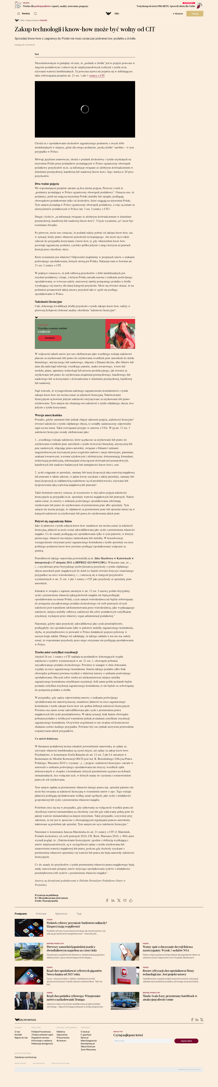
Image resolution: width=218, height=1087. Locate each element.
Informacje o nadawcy (41, 1040)
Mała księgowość (89, 1040)
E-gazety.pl (86, 1035)
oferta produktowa (60, 1063)
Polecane (41, 913)
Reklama (61, 1032)
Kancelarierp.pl (88, 1043)
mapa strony (20, 1063)
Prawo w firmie (32, 20)
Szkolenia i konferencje (25, 1057)
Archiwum (61, 1040)
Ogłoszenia (62, 1035)
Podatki (43, 20)
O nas (17, 1032)
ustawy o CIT (96, 75)
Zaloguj (194, 13)
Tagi (79, 913)
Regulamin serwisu (40, 1037)
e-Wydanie (178, 13)
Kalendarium (38, 1063)
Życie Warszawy (88, 1049)
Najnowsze (61, 913)
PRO (117, 13)
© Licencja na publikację (47, 895)
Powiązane (21, 913)
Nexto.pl (84, 1037)
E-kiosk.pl (85, 1032)
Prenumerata (63, 1037)
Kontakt (18, 1035)
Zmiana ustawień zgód (42, 1035)
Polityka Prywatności (41, 1032)
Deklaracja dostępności (42, 1043)
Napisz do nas (21, 1037)
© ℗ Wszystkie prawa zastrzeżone (51, 898)
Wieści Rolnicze (88, 1046)
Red (37, 54)
